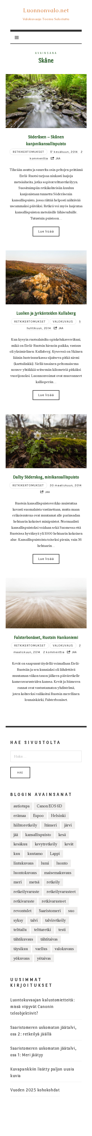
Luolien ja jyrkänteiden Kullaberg (46, 313)
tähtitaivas (49, 939)
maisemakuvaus (57, 872)
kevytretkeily (46, 844)
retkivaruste (23, 901)
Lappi (55, 853)
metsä (34, 882)
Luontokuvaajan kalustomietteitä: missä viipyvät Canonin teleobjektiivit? (42, 1007)
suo (71, 910)
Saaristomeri (50, 910)
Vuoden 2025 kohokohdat (35, 1090)
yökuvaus (21, 958)
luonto (62, 863)
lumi (45, 863)
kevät (69, 844)
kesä (62, 834)
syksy (18, 920)
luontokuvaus (25, 872)
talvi (34, 920)
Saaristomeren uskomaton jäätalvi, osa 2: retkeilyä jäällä (43, 1030)
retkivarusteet (54, 901)
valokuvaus (64, 948)
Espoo (38, 815)
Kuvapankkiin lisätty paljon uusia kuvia (42, 1072)
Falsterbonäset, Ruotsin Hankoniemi (46, 637)
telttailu (20, 929)
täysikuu (20, 948)
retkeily (53, 882)
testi (62, 929)
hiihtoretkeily (25, 825)
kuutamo (35, 853)
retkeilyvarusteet (61, 891)
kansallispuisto (38, 834)
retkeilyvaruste (26, 891)
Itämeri (50, 825)
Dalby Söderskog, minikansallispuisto (46, 477)
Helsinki (58, 815)
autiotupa (21, 806)
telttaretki (42, 929)
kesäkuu (20, 844)
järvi (68, 825)
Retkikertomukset (28, 152)
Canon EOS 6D (49, 806)
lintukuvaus (23, 863)
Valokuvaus (63, 321)
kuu (16, 853)
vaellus (41, 948)
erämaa (19, 815)
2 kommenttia (54, 652)
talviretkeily (55, 920)
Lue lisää (46, 231)
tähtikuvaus (23, 939)
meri (17, 882)
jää (15, 834)
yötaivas (44, 958)
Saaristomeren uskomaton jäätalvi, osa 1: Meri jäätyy (43, 1051)
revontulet (22, 910)
